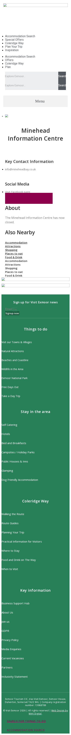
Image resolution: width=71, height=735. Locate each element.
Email (9, 309)
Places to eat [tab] (14, 272)
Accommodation (16, 242)
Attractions (13, 246)
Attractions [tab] (13, 264)
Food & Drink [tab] (13, 275)
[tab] (35, 242)
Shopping (11, 250)
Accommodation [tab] (16, 261)
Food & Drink (13, 257)
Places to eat (14, 253)
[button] (35, 101)
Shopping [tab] (11, 268)
